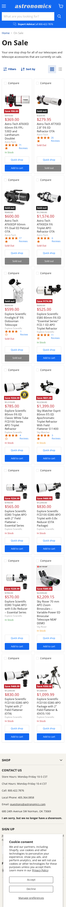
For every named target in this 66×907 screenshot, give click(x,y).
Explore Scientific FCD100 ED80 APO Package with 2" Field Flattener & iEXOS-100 (49, 706)
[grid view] (52, 69)
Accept (31, 879)
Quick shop (17, 159)
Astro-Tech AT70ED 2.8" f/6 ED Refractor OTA (49, 127)
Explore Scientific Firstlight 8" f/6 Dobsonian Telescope (15, 319)
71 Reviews (23, 147)
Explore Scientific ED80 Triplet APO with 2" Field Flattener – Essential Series (16, 518)
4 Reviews (24, 437)
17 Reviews (23, 240)
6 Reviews (56, 240)
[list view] (60, 69)
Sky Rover (42, 626)
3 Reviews (56, 437)
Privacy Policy (40, 870)
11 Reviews (55, 336)
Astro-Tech (10, 142)
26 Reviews (55, 139)
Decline (31, 889)
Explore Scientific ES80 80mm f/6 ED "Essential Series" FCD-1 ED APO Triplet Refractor (49, 321)
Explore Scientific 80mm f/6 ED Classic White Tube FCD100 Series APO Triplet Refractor (16, 420)
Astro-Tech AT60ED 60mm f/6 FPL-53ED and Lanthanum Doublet (17, 131)
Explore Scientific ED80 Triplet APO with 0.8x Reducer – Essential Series (16, 607)
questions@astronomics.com (27, 804)
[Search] (59, 16)
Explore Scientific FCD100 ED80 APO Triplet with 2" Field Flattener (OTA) (17, 706)
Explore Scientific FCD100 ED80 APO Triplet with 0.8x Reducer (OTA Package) (49, 518)
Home (6, 33)
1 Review (24, 333)
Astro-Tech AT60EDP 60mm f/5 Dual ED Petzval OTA (17, 226)
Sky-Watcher (43, 432)
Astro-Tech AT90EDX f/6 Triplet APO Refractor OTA (45, 226)
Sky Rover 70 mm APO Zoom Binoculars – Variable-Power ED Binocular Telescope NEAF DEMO (48, 612)
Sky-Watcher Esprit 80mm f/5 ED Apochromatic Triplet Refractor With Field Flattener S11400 (48, 420)
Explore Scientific (13, 328)
